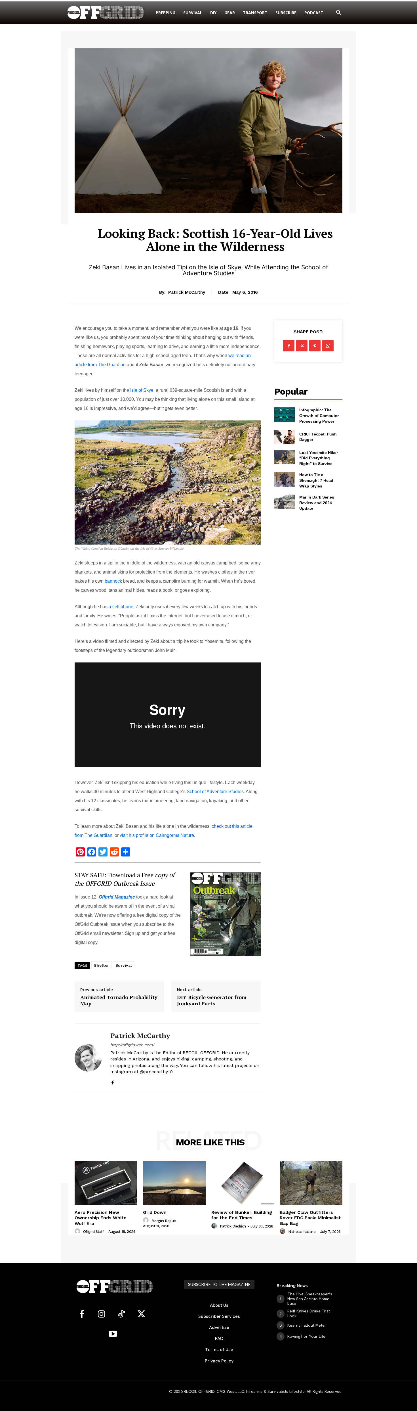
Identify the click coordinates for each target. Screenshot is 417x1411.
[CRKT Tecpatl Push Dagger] (284, 437)
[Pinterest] (315, 345)
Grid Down (155, 1212)
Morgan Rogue (163, 1221)
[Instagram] (101, 1314)
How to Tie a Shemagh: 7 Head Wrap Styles (316, 480)
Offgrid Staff (93, 1231)
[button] (338, 12)
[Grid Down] (174, 1183)
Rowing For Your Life (306, 1336)
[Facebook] (112, 1081)
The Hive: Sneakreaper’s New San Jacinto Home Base (309, 1298)
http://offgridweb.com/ (132, 1045)
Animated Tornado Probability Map (118, 1000)
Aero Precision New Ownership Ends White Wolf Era (101, 1218)
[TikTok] (121, 1314)
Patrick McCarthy (186, 292)
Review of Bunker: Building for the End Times (241, 1215)
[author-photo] (78, 1231)
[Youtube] (112, 1334)
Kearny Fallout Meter (306, 1325)
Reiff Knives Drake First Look (308, 1313)
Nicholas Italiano (302, 1231)
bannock (113, 581)
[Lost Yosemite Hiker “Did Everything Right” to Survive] (284, 457)
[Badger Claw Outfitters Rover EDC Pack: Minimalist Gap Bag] (311, 1183)
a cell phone (121, 606)
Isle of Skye (141, 390)
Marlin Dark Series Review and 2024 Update (316, 502)
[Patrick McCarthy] (88, 1057)
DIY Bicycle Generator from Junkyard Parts (212, 1000)
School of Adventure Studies (215, 791)
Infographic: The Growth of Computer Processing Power (319, 415)
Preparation (215, 217)
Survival (123, 965)
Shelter (101, 965)
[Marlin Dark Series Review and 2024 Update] (284, 502)
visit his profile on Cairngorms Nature (157, 835)
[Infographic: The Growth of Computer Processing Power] (284, 414)
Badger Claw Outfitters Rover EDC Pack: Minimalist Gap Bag (310, 1218)
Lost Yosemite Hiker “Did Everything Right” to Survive (318, 458)
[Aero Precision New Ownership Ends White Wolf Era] (106, 1183)
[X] (302, 345)
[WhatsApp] (328, 345)
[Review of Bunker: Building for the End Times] (242, 1183)
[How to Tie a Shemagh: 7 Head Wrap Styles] (284, 479)
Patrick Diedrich (233, 1226)
